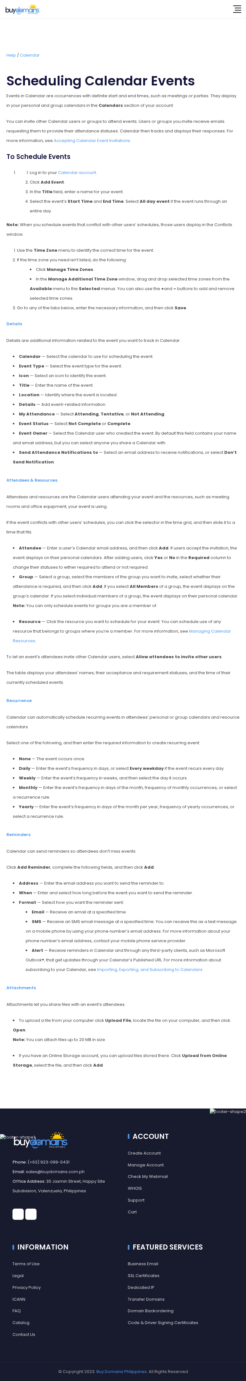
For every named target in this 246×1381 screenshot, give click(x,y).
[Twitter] (31, 1214)
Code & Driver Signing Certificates (163, 1323)
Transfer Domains (146, 1299)
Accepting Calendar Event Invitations (92, 141)
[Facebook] (18, 1214)
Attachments (21, 988)
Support (136, 1200)
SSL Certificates (144, 1276)
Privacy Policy (26, 1287)
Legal (18, 1276)
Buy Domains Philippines (121, 1372)
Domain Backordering (151, 1311)
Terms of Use (26, 1264)
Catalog (20, 1323)
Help (11, 55)
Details (14, 324)
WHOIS (135, 1188)
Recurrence (19, 701)
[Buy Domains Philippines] (22, 9)
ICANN (18, 1299)
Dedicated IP (141, 1287)
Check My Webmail (148, 1176)
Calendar (30, 55)
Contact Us (23, 1334)
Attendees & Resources (31, 480)
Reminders (18, 835)
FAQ (16, 1311)
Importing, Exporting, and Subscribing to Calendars (149, 970)
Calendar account (77, 173)
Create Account (144, 1153)
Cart (132, 1212)
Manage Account (146, 1165)
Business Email (143, 1264)
